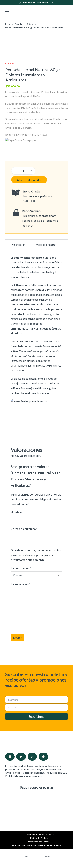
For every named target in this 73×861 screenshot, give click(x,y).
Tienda (18, 24)
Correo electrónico (24, 528)
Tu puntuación (21, 568)
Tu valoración (20, 584)
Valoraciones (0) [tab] (46, 244)
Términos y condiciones (39, 841)
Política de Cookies (39, 838)
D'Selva (30, 24)
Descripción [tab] (18, 244)
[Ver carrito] (46, 853)
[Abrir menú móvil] (7, 11)
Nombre (17, 512)
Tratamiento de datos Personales (39, 834)
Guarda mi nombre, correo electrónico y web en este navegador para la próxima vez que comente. (36, 554)
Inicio (7, 24)
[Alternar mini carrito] (66, 11)
